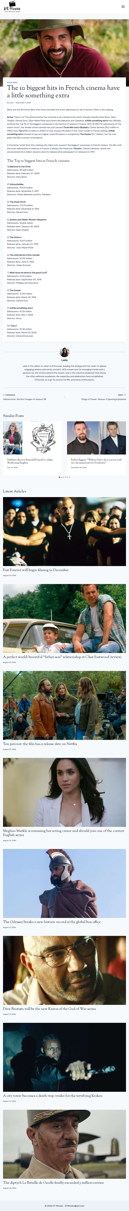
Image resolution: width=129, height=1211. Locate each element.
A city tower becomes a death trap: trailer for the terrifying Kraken (53, 1095)
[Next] (121, 448)
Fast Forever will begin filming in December (36, 570)
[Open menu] (123, 6)
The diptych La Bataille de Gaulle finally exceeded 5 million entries (53, 1182)
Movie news (12, 82)
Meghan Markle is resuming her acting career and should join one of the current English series (63, 833)
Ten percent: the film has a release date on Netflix (40, 744)
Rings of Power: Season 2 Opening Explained (104, 397)
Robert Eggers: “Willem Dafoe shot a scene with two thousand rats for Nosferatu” (96, 461)
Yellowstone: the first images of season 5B (24, 397)
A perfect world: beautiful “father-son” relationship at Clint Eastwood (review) (62, 657)
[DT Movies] (12, 6)
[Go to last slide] (7, 448)
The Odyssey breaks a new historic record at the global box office (52, 922)
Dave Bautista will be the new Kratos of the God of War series (49, 1009)
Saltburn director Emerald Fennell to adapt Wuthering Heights (30, 461)
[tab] (59, 477)
